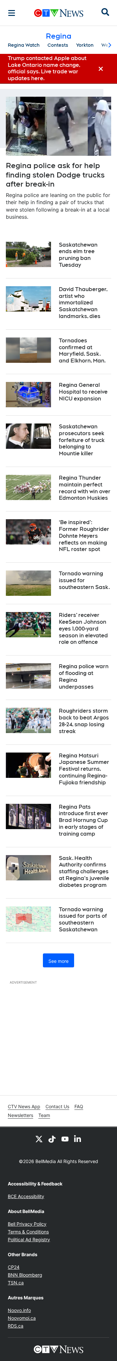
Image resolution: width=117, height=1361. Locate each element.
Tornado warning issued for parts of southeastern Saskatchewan (83, 919)
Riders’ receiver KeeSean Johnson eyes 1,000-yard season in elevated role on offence (83, 628)
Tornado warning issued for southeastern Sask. (84, 580)
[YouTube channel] (65, 1139)
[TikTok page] (52, 1139)
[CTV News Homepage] (58, 13)
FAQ (78, 1106)
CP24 (14, 1267)
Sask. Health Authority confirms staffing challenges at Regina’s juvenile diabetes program (84, 871)
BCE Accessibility (26, 1196)
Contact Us (57, 1106)
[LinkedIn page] (78, 1139)
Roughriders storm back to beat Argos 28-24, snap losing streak (84, 721)
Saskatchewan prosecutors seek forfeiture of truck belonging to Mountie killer (82, 440)
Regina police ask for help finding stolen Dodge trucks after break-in (55, 174)
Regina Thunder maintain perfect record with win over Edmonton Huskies (84, 488)
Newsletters (20, 1115)
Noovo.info (19, 1310)
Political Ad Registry (29, 1239)
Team (44, 1115)
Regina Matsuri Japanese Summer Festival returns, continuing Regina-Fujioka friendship (84, 769)
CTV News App (24, 1106)
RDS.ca (15, 1326)
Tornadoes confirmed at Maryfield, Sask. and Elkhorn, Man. (82, 350)
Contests (57, 45)
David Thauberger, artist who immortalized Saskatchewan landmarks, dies (83, 302)
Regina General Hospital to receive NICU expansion (83, 392)
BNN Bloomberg (25, 1275)
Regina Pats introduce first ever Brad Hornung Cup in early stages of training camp (83, 820)
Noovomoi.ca (22, 1318)
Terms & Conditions (28, 1231)
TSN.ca (16, 1282)
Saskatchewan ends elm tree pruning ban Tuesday (78, 255)
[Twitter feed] (39, 1139)
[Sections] (11, 12)
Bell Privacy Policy (27, 1224)
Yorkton (85, 45)
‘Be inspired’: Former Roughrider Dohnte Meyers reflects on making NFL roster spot (84, 535)
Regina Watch (24, 45)
